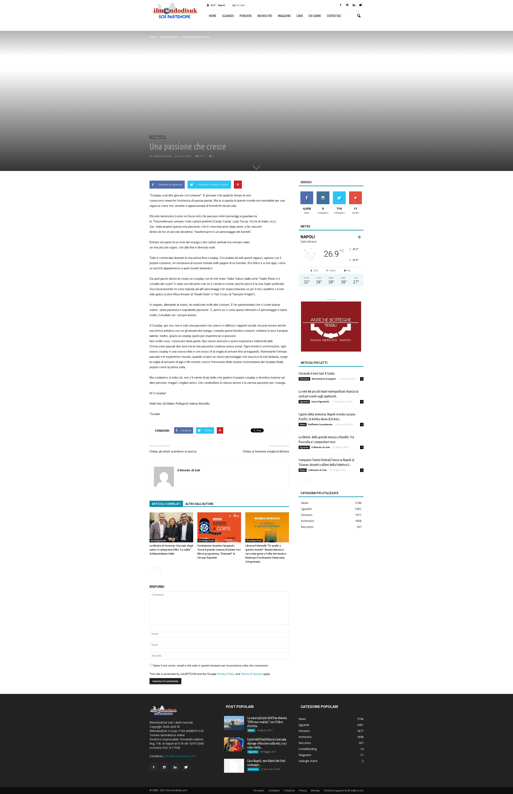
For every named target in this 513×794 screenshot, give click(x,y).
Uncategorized (157, 137)
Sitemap (315, 790)
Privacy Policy (226, 673)
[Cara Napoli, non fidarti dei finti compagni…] (234, 766)
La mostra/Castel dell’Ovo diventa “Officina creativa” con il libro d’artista (267, 722)
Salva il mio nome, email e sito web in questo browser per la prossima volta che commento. (211, 665)
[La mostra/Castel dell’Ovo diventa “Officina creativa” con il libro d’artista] (234, 723)
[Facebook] (341, 5)
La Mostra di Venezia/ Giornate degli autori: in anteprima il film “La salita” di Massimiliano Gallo (171, 549)
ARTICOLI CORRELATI (166, 504)
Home (212, 16)
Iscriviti (355, 192)
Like (306, 192)
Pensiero (245, 16)
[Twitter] (360, 5)
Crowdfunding (308, 749)
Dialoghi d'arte (308, 761)
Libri (299, 16)
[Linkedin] (354, 5)
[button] (359, 16)
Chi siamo (314, 16)
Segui (322, 192)
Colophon (289, 790)
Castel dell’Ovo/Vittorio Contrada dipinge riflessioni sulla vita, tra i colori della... (267, 743)
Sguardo (228, 16)
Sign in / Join (238, 5)
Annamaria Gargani (324, 378)
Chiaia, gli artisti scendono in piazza (172, 451)
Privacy (303, 790)
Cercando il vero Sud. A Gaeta (317, 373)
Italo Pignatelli (320, 401)
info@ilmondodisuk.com (180, 756)
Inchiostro (264, 16)
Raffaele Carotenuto (320, 424)
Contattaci (334, 16)
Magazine (284, 16)
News (302, 424)
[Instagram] (347, 5)
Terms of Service (251, 673)
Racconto (307, 527)
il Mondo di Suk (162, 156)
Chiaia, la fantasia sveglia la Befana (266, 451)
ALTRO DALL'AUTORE (199, 504)
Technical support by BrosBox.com (344, 790)
